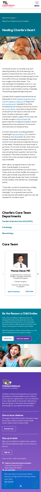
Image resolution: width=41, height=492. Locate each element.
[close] (20, 486)
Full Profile (29, 291)
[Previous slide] (3, 274)
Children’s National (15, 101)
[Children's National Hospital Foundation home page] (9, 4)
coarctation (11, 109)
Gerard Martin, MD (19, 134)
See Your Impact (9, 18)
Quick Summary (14, 291)
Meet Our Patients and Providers (15, 21)
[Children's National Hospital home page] (14, 384)
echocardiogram (9, 104)
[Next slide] (38, 274)
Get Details (8, 481)
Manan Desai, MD (24, 119)
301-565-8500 (10, 470)
